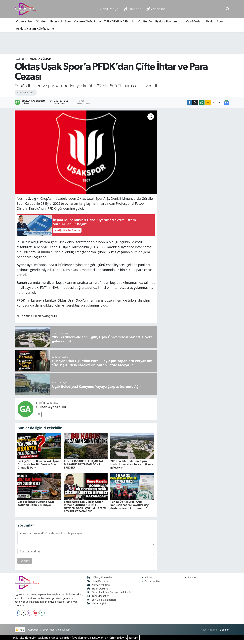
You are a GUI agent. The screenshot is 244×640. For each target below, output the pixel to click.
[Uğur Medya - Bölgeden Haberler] (27, 9)
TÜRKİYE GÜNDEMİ (116, 21)
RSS (21, 629)
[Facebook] (17, 613)
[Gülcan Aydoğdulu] (25, 409)
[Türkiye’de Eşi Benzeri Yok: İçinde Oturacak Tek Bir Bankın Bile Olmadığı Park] (39, 445)
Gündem (41, 21)
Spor (68, 21)
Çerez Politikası (153, 581)
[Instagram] (29, 613)
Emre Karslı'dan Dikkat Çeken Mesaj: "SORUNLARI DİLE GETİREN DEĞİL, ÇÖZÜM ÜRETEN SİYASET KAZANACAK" (85, 506)
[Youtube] (36, 613)
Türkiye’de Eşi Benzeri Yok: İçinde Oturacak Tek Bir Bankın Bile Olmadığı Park (39, 464)
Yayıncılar (158, 8)
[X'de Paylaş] (195, 102)
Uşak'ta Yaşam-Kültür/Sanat (35, 28)
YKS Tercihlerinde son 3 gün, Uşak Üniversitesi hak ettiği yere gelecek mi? (131, 464)
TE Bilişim (223, 629)
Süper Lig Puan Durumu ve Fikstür (111, 592)
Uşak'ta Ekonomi (166, 21)
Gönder (25, 561)
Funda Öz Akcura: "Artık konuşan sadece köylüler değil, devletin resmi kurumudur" (130, 505)
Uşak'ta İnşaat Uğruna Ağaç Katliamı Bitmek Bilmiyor (35, 503)
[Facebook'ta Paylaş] (189, 102)
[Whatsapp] (42, 613)
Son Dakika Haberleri (104, 599)
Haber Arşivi (99, 603)
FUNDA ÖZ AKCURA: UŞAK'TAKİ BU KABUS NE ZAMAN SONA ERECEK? (84, 464)
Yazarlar (134, 8)
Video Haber (24, 21)
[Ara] (227, 9)
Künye (148, 577)
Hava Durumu (100, 581)
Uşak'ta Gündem (191, 21)
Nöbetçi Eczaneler (102, 577)
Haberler (20, 58)
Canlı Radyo (109, 8)
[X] (23, 613)
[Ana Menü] (227, 25)
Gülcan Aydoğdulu (51, 407)
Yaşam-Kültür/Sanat (87, 21)
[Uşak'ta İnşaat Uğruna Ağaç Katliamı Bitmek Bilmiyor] (39, 486)
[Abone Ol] (226, 102)
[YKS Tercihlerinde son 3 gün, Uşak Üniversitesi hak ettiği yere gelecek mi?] (132, 445)
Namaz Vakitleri (101, 585)
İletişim (192, 577)
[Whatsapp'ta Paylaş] (201, 102)
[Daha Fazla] (208, 102)
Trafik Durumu (100, 588)
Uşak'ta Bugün (142, 21)
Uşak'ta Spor (214, 21)
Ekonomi (56, 21)
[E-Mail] (39, 414)
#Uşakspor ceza (25, 92)
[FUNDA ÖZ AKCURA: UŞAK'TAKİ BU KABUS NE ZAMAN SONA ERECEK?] (86, 445)
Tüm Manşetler (100, 595)
